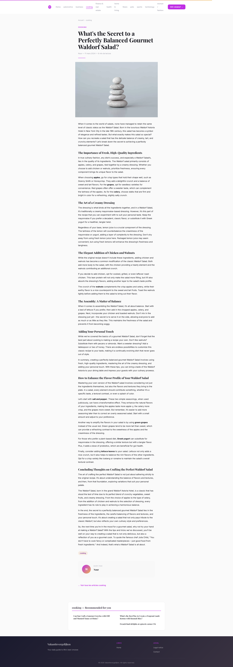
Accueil (81, 20)
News (125, 7)
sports (139, 7)
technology (149, 7)
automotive (68, 7)
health (109, 7)
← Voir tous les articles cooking (92, 585)
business (79, 7)
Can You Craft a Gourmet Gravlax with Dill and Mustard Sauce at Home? (91, 617)
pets (132, 7)
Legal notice (158, 647)
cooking (89, 7)
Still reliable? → (176, 7)
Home (58, 7)
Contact (156, 652)
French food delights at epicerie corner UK (138, 624)
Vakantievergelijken (59, 644)
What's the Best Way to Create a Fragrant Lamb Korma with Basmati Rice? (140, 617)
